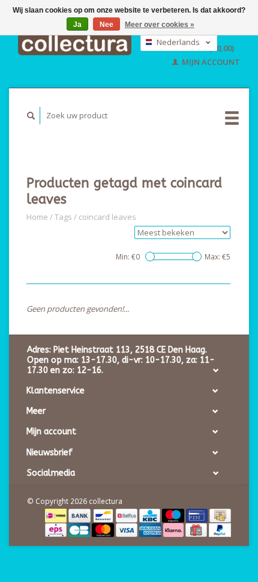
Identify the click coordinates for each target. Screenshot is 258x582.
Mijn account (210, 61)
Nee (106, 24)
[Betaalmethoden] (56, 514)
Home (37, 216)
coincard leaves (107, 216)
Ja (77, 24)
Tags (63, 216)
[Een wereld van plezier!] (74, 43)
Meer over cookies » (159, 24)
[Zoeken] (31, 115)
